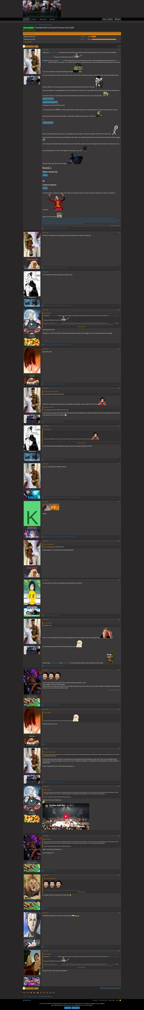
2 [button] (83, 36)
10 (32, 46)
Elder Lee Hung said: (49, 752)
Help (117, 1000)
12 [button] (83, 39)
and (49, 870)
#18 (119, 875)
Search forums (33, 22)
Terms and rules (103, 1000)
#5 (119, 349)
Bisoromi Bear (32, 976)
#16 (119, 786)
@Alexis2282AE (82, 222)
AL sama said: (47, 623)
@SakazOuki (90, 222)
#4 (119, 309)
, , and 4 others (58, 305)
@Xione (67, 223)
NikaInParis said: (48, 407)
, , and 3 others (56, 267)
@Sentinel (80, 220)
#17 (119, 835)
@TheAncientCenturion (107, 220)
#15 (119, 748)
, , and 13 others (56, 228)
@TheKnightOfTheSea (48, 222)
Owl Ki (25, 30)
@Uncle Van (86, 220)
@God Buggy (74, 222)
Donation (34, 19)
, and (55, 384)
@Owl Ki (60, 60)
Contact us (95, 1000)
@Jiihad (92, 220)
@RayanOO (58, 222)
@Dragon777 (46, 223)
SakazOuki (32, 900)
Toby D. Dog (32, 489)
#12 (119, 619)
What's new (43, 19)
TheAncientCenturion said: (50, 391)
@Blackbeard (66, 222)
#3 (119, 272)
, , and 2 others (54, 459)
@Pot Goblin (55, 220)
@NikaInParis (74, 218)
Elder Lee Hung (32, 695)
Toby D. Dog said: (48, 544)
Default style (27, 1000)
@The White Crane (100, 222)
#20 (119, 950)
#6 (119, 388)
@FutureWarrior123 (84, 218)
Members (52, 19)
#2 (119, 232)
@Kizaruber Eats (54, 52)
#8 (119, 464)
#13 (119, 670)
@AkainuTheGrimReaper (57, 223)
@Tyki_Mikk (63, 220)
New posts (25, 22)
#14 (119, 709)
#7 (119, 426)
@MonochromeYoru (111, 222)
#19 (119, 913)
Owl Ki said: (46, 313)
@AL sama (98, 220)
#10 (119, 541)
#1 (119, 49)
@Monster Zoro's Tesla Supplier (61, 218)
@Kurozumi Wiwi (72, 220)
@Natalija (117, 220)
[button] (37, 19)
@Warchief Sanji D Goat (76, 223)
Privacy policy (111, 1000)
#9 (119, 501)
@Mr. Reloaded (110, 218)
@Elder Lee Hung (47, 57)
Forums (26, 19)
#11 (119, 580)
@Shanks (93, 218)
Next (36, 46)
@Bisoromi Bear (47, 218)
